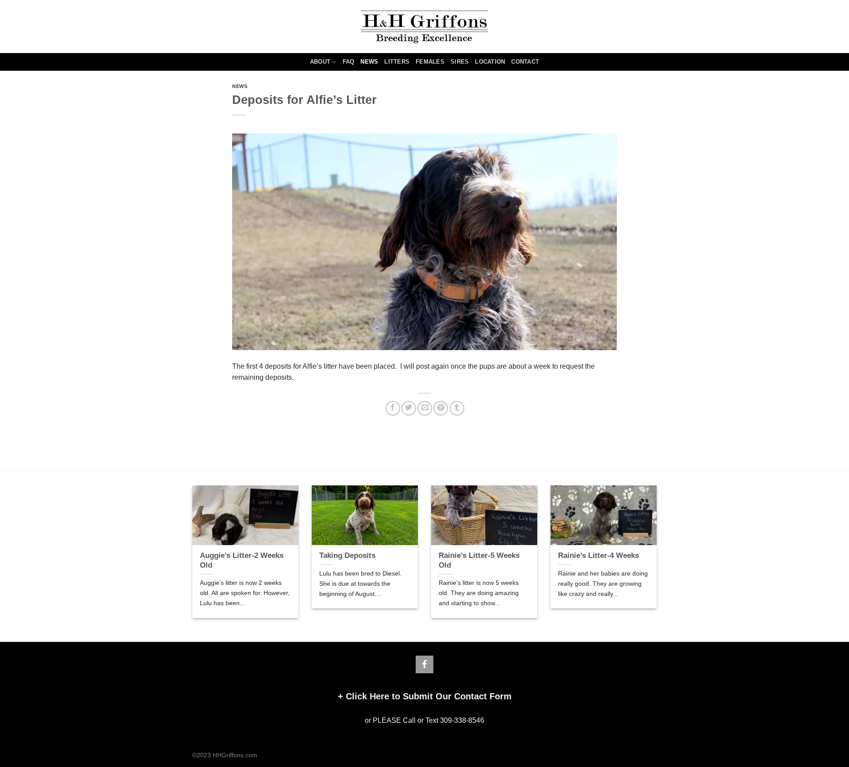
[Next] (658, 557)
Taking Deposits (347, 555)
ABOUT (320, 61)
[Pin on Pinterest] (440, 408)
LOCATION (490, 61)
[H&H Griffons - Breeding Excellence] (424, 27)
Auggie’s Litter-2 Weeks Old (241, 560)
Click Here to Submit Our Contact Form (429, 696)
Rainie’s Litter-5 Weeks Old (479, 560)
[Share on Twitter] (409, 408)
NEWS (369, 61)
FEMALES (430, 61)
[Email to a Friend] (424, 408)
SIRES (460, 61)
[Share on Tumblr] (457, 408)
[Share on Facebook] (393, 408)
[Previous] (190, 557)
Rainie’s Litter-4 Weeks (598, 555)
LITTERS (396, 61)
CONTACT (525, 61)
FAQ (349, 61)
